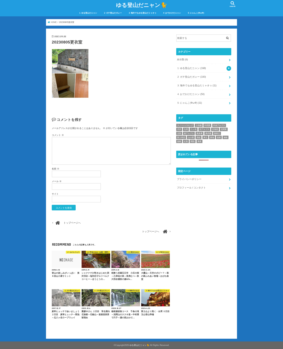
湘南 (225, 137)
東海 (212, 137)
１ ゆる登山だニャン (88, 13)
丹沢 (179, 129)
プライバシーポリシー (189, 179)
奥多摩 (199, 133)
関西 (193, 141)
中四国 (207, 125)
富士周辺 (181, 137)
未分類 (182, 59)
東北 (205, 137)
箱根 (179, 141)
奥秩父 (217, 133)
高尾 (199, 141)
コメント (58, 135)
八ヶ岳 (194, 129)
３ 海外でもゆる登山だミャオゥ (142, 13)
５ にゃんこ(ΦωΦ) (196, 13)
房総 (198, 137)
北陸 (179, 133)
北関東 (224, 129)
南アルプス (189, 133)
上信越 (199, 125)
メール (57, 181)
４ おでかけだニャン (172, 13)
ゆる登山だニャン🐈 (141, 5)
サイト (55, 194)
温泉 (219, 137)
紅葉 (186, 141)
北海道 (215, 129)
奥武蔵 (208, 133)
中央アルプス (219, 125)
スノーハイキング (185, 125)
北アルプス (204, 129)
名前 (55, 168)
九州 (186, 129)
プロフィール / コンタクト (191, 187)
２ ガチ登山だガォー (113, 13)
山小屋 (191, 137)
